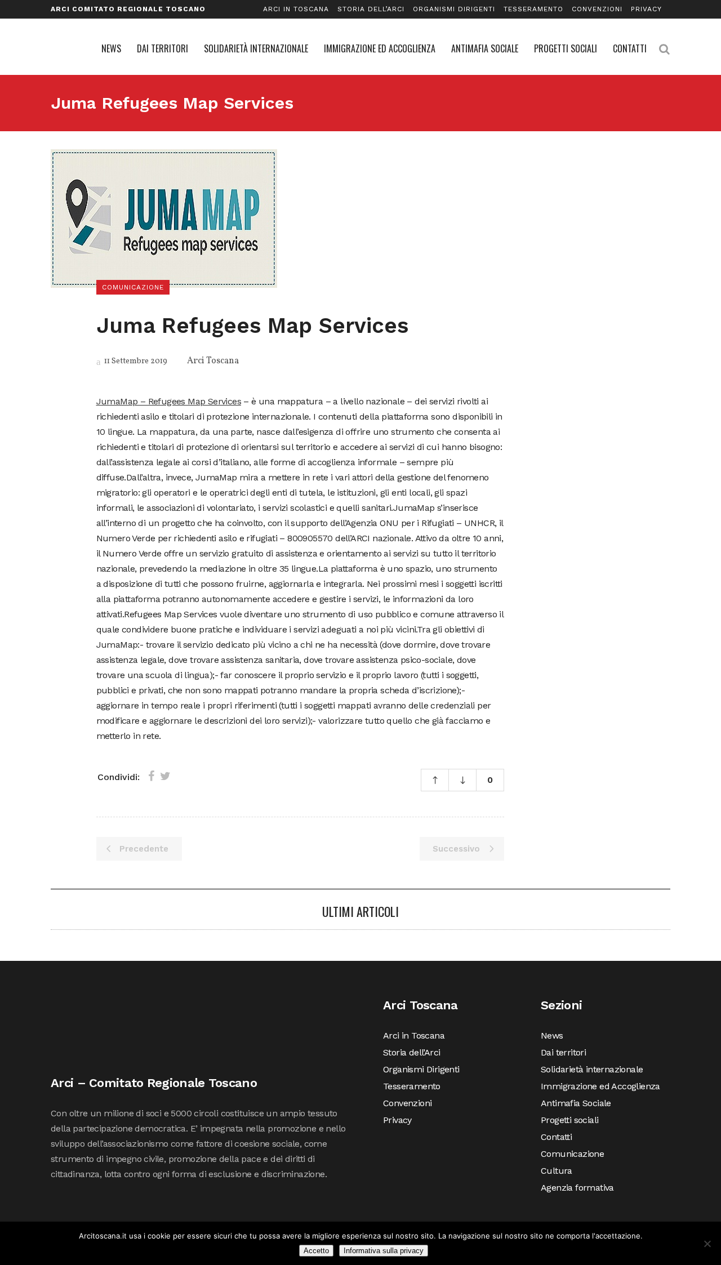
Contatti (556, 1137)
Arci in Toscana (296, 9)
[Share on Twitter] (165, 776)
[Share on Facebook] (151, 776)
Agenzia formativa (577, 1187)
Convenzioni (597, 9)
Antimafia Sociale (576, 1103)
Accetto (316, 1250)
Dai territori (563, 1052)
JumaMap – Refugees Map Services (168, 401)
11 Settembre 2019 (135, 361)
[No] (707, 1243)
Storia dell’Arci (370, 9)
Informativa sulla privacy (384, 1250)
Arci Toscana (213, 361)
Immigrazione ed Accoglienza (600, 1086)
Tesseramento (533, 9)
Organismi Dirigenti (454, 9)
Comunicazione (572, 1153)
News (552, 1035)
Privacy (646, 9)
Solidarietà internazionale (592, 1069)
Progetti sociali (569, 1120)
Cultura (556, 1170)
